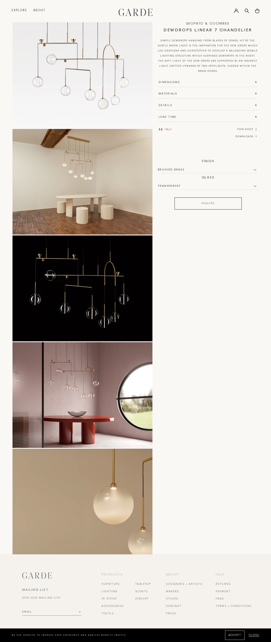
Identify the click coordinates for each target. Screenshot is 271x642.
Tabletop (143, 584)
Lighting (109, 591)
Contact (174, 606)
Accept (234, 635)
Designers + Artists (184, 584)
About (39, 10)
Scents (141, 591)
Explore (19, 10)
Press (171, 613)
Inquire (208, 203)
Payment (223, 591)
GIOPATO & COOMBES (208, 23)
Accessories (112, 606)
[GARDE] (135, 12)
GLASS (208, 177)
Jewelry (142, 599)
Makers (172, 591)
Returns (223, 584)
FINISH (208, 161)
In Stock (109, 599)
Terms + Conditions (234, 606)
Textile (107, 613)
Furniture (110, 584)
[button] (257, 12)
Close (254, 635)
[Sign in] (236, 12)
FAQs (220, 599)
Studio (172, 599)
